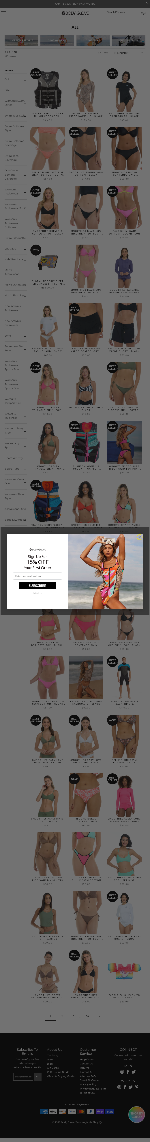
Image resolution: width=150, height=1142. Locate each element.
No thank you (37, 593)
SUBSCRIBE (37, 585)
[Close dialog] (139, 537)
